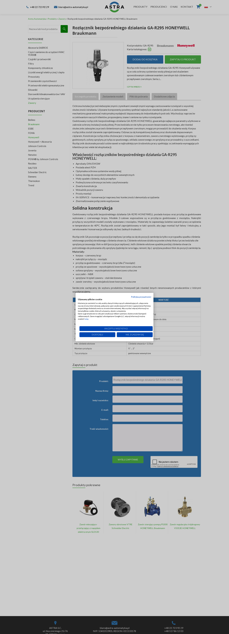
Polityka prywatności (141, 296)
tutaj (86, 319)
